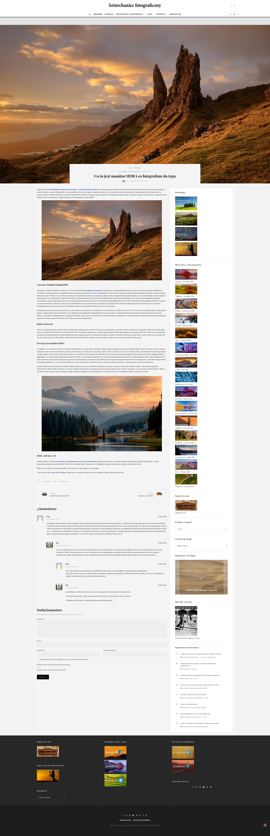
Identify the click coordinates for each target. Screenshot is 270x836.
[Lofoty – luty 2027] (201, 362)
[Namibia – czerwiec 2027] (201, 421)
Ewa (127, 181)
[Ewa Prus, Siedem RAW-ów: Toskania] (201, 219)
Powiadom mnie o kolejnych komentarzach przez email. (54, 665)
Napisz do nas (175, 14)
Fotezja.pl (109, 14)
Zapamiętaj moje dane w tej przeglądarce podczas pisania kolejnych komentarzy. (64, 659)
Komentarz (40, 619)
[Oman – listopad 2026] (201, 333)
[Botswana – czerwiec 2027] (201, 435)
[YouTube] (133, 815)
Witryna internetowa (109, 650)
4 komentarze (146, 171)
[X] (126, 815)
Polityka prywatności (141, 820)
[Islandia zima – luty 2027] (201, 377)
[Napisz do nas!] (201, 505)
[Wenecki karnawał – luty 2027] (201, 348)
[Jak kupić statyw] (201, 249)
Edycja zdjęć (123, 171)
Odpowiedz (162, 516)
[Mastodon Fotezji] (202, 752)
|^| (90, 14)
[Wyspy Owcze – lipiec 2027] (201, 450)
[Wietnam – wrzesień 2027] (201, 479)
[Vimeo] (136, 815)
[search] (225, 529)
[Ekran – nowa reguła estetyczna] (201, 577)
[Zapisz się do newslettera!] (67, 776)
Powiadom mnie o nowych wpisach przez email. (51, 670)
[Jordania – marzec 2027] (201, 392)
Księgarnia (97, 14)
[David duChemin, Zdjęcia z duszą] (201, 621)
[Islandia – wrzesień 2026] (201, 274)
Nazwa (39, 641)
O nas (149, 14)
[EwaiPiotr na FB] (134, 752)
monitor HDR (64, 481)
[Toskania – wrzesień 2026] (201, 289)
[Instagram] (130, 815)
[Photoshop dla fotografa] (201, 204)
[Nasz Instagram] (134, 766)
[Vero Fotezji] (202, 766)
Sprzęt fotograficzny (134, 171)
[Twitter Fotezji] (134, 780)
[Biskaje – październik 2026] (201, 304)
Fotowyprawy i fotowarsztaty (129, 14)
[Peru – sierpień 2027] (201, 465)
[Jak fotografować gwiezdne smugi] (201, 234)
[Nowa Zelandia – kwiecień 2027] (201, 406)
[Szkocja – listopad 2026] (201, 318)
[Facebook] (123, 815)
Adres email (41, 650)
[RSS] (139, 815)
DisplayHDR (47, 481)
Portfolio (160, 14)
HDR (56, 481)
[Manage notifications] (265, 825)
